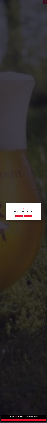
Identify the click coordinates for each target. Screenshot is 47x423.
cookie (16, 416)
